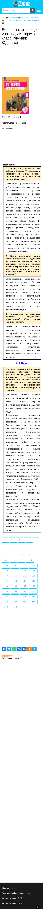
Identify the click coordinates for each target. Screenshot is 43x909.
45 (29, 545)
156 (33, 576)
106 (6, 565)
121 (33, 565)
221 (33, 597)
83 (29, 555)
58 (29, 550)
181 (24, 581)
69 (5, 555)
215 (24, 597)
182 (33, 581)
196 (6, 591)
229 (15, 602)
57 (21, 550)
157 (6, 581)
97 (21, 560)
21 (27, 539)
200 (24, 591)
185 (24, 586)
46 (5, 550)
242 (15, 607)
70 (13, 555)
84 (5, 560)
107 (15, 565)
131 (15, 571)
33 (13, 545)
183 (6, 586)
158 (15, 581)
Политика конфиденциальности (16, 893)
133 (24, 571)
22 (35, 539)
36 (21, 545)
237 (33, 602)
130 (6, 571)
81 (21, 555)
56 (13, 550)
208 (6, 597)
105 (30, 560)
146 (15, 576)
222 (6, 602)
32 (5, 545)
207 (33, 591)
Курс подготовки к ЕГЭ (12, 903)
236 (24, 602)
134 (33, 571)
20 (19, 539)
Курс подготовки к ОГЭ (12, 898)
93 (13, 560)
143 (6, 576)
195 (33, 586)
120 (24, 565)
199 (15, 591)
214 (15, 597)
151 (24, 576)
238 (6, 607)
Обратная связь (9, 888)
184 (15, 586)
